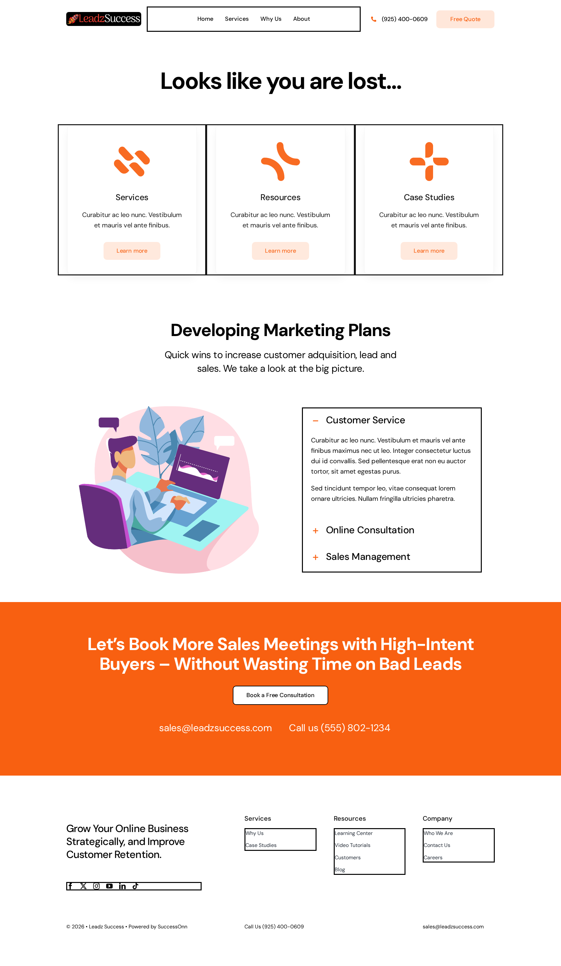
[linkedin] (122, 886)
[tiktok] (135, 886)
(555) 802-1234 (355, 727)
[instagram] (96, 886)
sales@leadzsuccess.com (215, 727)
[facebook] (70, 886)
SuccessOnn (172, 926)
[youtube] (109, 886)
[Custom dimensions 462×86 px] (103, 15)
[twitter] (83, 886)
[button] (392, 420)
